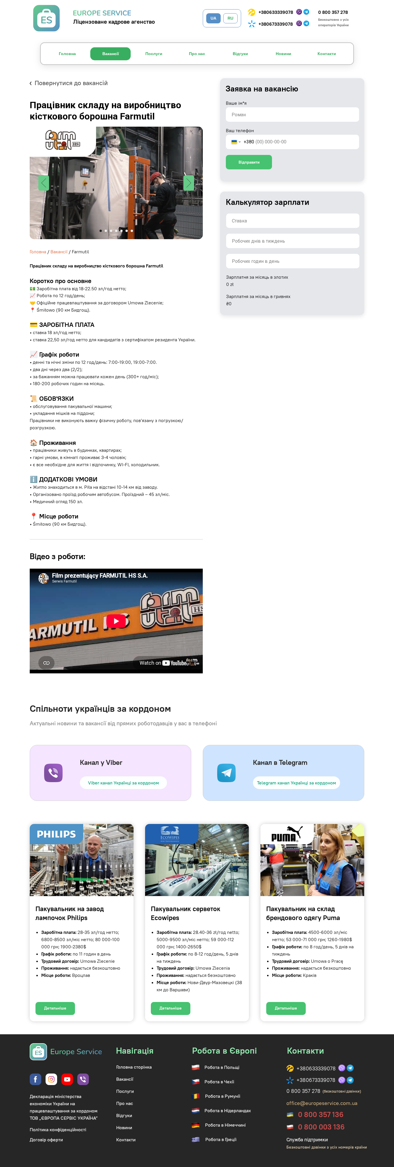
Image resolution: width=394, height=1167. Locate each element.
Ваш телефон (240, 130)
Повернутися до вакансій (71, 83)
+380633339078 (275, 12)
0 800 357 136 (321, 1114)
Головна (38, 251)
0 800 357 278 (333, 12)
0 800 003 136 (321, 1127)
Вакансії (58, 251)
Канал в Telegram (280, 762)
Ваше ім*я (236, 103)
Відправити (249, 162)
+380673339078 (275, 24)
